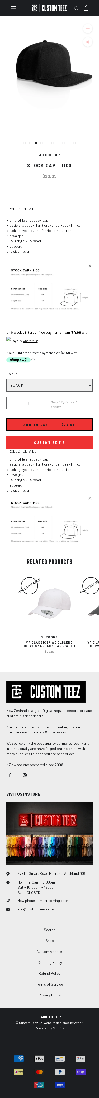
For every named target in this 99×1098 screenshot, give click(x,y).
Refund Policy (49, 973)
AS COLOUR (49, 155)
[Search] (76, 8)
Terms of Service (49, 984)
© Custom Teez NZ (29, 1022)
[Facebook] (10, 774)
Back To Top (49, 1017)
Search (49, 929)
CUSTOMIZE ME (49, 442)
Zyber (78, 1022)
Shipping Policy (49, 962)
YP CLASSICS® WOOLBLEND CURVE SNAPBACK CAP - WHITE (50, 644)
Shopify (58, 1028)
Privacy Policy (50, 995)
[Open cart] (86, 8)
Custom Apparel (49, 951)
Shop (49, 940)
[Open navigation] (13, 8)
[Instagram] (25, 774)
